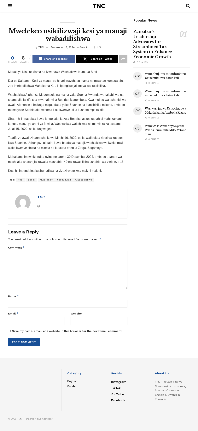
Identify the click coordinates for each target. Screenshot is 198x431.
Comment (16, 247)
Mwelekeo (46, 179)
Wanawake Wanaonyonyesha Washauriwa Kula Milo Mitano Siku (165, 130)
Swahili (83, 47)
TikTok (116, 388)
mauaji (31, 179)
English (72, 381)
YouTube (117, 394)
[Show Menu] (10, 6)
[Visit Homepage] (99, 6)
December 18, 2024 (63, 47)
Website (76, 313)
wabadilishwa (83, 179)
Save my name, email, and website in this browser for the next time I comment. (67, 331)
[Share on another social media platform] (123, 59)
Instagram (118, 382)
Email (13, 313)
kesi (20, 179)
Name (13, 296)
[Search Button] (188, 6)
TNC (41, 47)
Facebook (118, 400)
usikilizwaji (64, 179)
